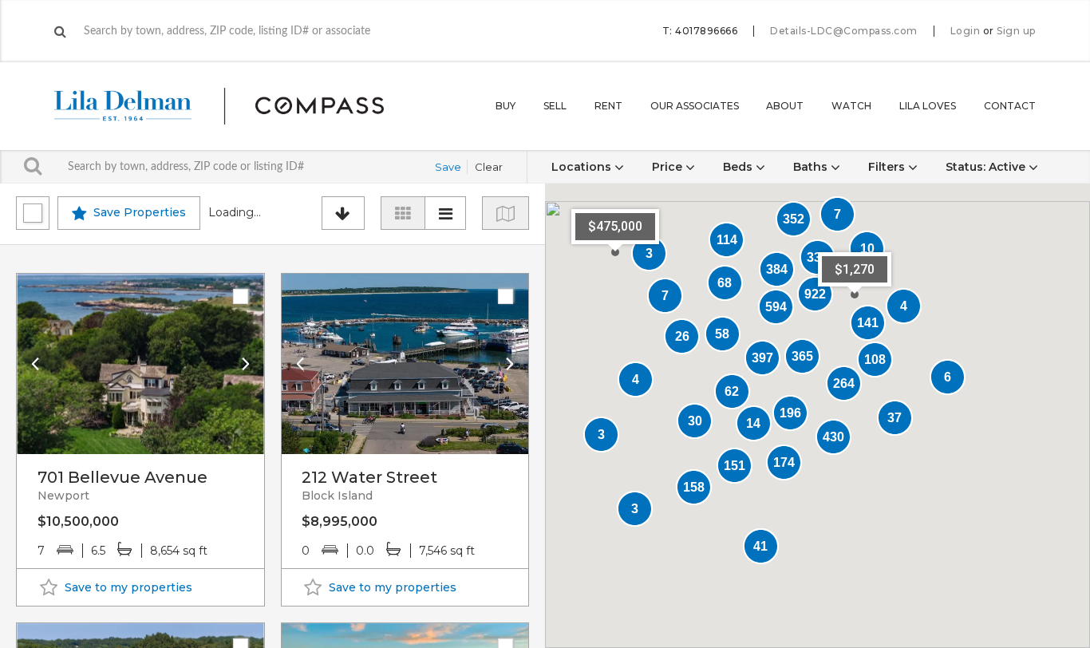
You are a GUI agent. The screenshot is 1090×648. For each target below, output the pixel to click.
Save (448, 166)
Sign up (1016, 31)
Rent (608, 106)
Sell (555, 106)
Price (668, 167)
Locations (582, 167)
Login (965, 31)
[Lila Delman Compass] (238, 106)
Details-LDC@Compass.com (844, 31)
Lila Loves (927, 106)
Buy (505, 106)
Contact (1010, 106)
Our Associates (694, 106)
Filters (888, 167)
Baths (812, 167)
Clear (489, 166)
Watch (851, 106)
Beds (739, 167)
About (785, 106)
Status (985, 167)
